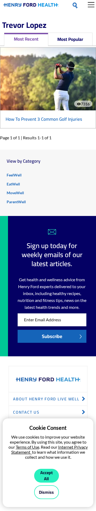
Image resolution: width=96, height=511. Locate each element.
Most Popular (70, 39)
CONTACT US (26, 412)
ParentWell (16, 202)
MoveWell (15, 192)
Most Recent (26, 39)
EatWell (13, 184)
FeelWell (14, 175)
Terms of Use (27, 446)
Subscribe (52, 336)
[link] (31, 6)
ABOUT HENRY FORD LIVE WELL (46, 399)
